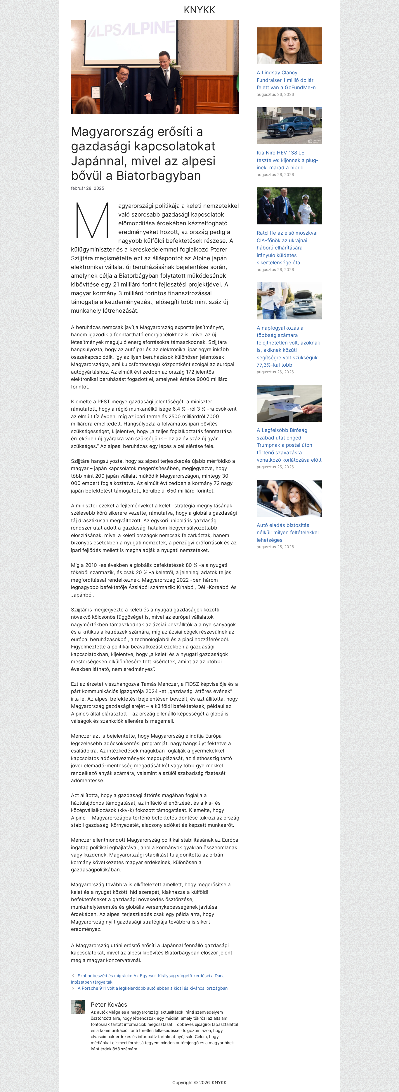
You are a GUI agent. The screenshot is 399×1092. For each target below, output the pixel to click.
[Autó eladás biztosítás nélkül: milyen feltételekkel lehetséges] (289, 513)
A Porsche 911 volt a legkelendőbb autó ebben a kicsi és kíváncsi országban (153, 988)
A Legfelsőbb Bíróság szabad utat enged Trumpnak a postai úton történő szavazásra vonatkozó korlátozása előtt (289, 445)
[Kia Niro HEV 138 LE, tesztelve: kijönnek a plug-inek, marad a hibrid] (289, 140)
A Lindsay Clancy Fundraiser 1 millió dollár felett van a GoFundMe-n (286, 80)
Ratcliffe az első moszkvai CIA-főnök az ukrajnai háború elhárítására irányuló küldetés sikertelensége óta (287, 247)
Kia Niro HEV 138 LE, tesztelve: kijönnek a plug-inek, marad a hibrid (287, 160)
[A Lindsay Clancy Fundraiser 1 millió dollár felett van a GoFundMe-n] (289, 60)
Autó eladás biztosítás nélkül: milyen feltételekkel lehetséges (288, 532)
